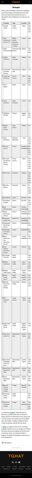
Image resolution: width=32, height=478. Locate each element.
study (12, 412)
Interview (14, 469)
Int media (15, 467)
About (3, 467)
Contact (9, 467)
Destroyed (28, 469)
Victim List (21, 469)
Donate (28, 467)
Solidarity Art (6, 469)
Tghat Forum (22, 467)
